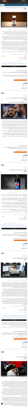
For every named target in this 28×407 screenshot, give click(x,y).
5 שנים (19, 60)
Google (22, 283)
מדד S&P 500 (5, 397)
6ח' (22, 60)
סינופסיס (19, 381)
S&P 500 (25, 299)
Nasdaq (17, 299)
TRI (6, 299)
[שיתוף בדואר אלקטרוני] (20, 83)
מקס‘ (17, 60)
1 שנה (20, 60)
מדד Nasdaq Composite (14, 397)
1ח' (23, 60)
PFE (9, 39)
